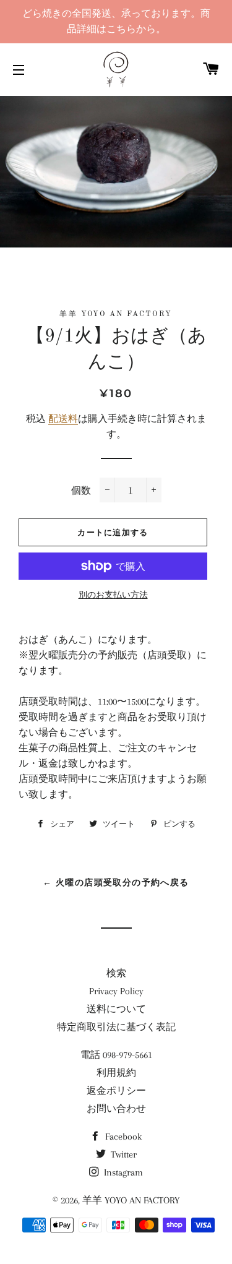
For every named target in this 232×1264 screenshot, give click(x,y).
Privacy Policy (116, 991)
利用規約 (116, 1072)
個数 (81, 490)
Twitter (122, 1154)
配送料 (63, 418)
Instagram (122, 1172)
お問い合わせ (116, 1108)
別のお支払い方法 (113, 595)
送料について (116, 1009)
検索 (116, 973)
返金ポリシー (116, 1090)
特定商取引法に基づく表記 (116, 1027)
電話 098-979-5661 (116, 1054)
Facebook (122, 1136)
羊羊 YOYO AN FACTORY (130, 1200)
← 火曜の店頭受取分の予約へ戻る (116, 882)
